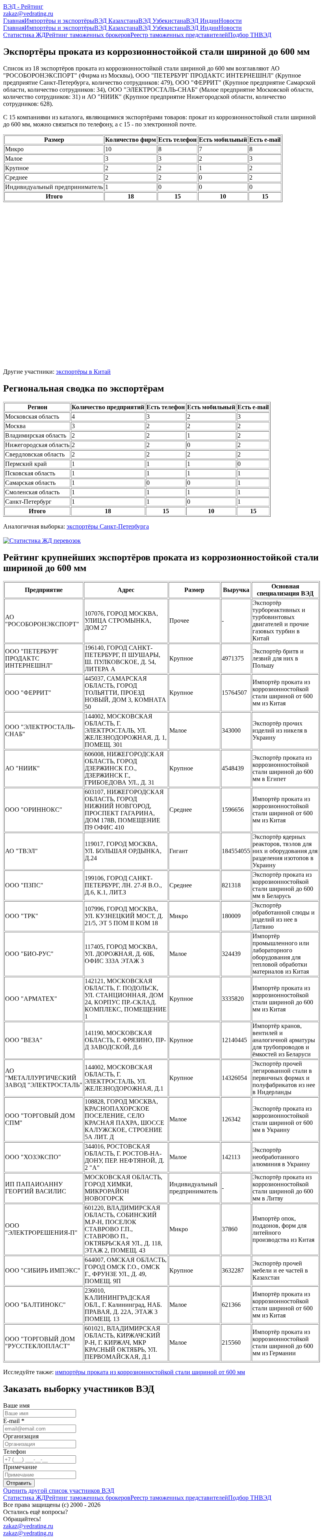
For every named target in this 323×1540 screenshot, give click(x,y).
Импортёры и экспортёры (59, 20)
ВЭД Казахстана (116, 20)
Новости (230, 20)
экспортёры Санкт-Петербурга (108, 526)
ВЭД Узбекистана (162, 20)
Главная (13, 20)
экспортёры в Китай (83, 371)
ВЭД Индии (202, 20)
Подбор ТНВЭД (249, 35)
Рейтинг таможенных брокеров (88, 35)
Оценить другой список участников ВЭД (58, 1490)
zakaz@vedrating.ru (28, 13)
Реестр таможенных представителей (179, 35)
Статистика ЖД (24, 35)
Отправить (19, 1483)
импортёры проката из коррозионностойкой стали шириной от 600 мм (150, 1372)
